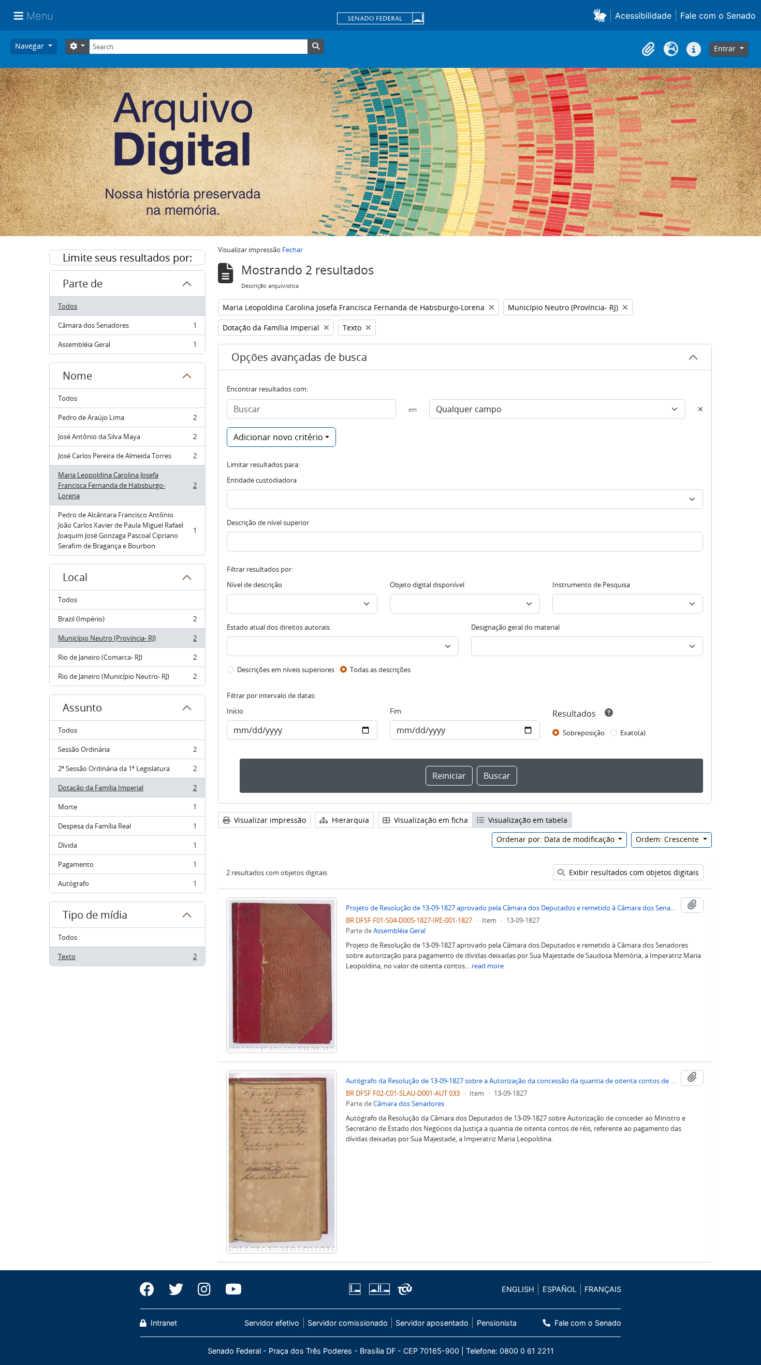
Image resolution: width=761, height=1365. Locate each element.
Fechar (292, 249)
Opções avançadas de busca (299, 357)
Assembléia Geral (127, 347)
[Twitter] (176, 1289)
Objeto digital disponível (427, 584)
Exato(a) (633, 732)
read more (488, 965)
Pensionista (496, 1322)
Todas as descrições (380, 669)
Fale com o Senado (718, 15)
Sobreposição (584, 732)
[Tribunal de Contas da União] (403, 1289)
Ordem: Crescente (668, 839)
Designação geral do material (515, 627)
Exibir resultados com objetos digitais (633, 872)
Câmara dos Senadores (127, 328)
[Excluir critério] (700, 409)
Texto (127, 959)
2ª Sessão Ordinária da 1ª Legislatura (127, 771)
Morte (127, 809)
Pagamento (127, 867)
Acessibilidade (643, 15)
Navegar (30, 46)
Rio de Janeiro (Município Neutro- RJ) (127, 679)
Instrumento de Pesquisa (591, 584)
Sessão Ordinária (127, 752)
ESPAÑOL (560, 1289)
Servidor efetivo (271, 1322)
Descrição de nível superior (268, 522)
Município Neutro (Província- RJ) (127, 640)
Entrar (726, 48)
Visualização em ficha (430, 820)
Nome (77, 376)
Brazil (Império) (127, 621)
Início (235, 711)
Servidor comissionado (348, 1322)
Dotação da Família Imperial (127, 790)
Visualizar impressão (269, 820)
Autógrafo (127, 886)
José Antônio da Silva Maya (127, 439)
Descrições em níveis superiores (285, 669)
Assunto (82, 708)
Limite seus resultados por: (127, 258)
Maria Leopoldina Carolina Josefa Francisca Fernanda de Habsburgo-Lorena (127, 485)
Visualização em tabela (526, 820)
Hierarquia (349, 820)
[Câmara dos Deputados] (356, 1289)
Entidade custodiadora (262, 480)
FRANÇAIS (602, 1289)
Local (75, 577)
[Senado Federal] (380, 19)
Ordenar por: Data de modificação (556, 839)
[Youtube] (230, 1289)
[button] (601, 15)
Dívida (127, 847)
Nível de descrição (254, 584)
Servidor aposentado (432, 1322)
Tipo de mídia (95, 915)
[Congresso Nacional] (378, 1289)
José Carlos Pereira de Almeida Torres (127, 458)
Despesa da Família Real (127, 828)
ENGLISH (518, 1289)
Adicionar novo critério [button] (278, 437)
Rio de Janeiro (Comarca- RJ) (127, 659)
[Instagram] (204, 1289)
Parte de (83, 284)
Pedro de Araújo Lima (127, 420)
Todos (67, 306)
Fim (395, 711)
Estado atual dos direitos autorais (278, 627)
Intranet (163, 1322)
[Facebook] (151, 1289)
